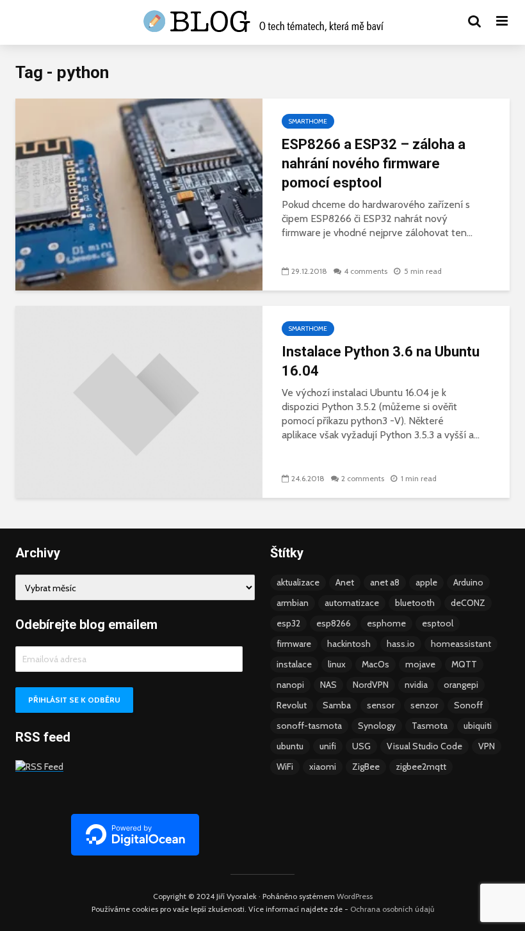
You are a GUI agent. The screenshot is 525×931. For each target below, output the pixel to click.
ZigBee (366, 766)
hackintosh (349, 643)
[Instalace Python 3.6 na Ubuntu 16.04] (138, 401)
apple (426, 582)
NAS (328, 684)
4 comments (365, 271)
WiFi (285, 766)
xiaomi (322, 766)
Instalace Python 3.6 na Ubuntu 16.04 (381, 361)
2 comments (362, 478)
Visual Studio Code (424, 746)
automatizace (352, 603)
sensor (380, 705)
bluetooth (415, 603)
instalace (294, 664)
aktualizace (298, 582)
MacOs (375, 664)
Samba (337, 705)
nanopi (290, 684)
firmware (294, 643)
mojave (420, 664)
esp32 (288, 623)
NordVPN (371, 684)
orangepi (461, 684)
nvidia (416, 684)
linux (337, 664)
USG (361, 746)
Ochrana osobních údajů (392, 909)
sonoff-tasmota (309, 725)
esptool (437, 623)
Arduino (468, 582)
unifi (327, 746)
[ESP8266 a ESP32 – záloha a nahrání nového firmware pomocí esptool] (138, 193)
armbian (293, 603)
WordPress (355, 896)
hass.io (401, 643)
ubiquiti (478, 725)
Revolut (292, 705)
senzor (424, 705)
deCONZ (468, 603)
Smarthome (308, 121)
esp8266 (333, 623)
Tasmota (430, 725)
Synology (377, 725)
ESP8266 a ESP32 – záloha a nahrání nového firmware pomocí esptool (373, 163)
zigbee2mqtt (421, 766)
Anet (344, 582)
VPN (486, 746)
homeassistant (461, 643)
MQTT (464, 664)
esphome (386, 623)
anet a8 (385, 582)
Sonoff (468, 705)
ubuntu (290, 746)
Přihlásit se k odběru (74, 699)
